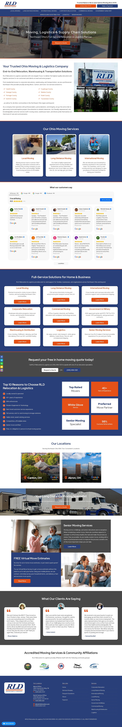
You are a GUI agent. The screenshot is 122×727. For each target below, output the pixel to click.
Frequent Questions (68, 693)
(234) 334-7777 (85, 6)
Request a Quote (61, 43)
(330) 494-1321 (72, 370)
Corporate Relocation (68, 11)
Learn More (22, 302)
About (64, 697)
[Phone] (1, 363)
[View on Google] (11, 209)
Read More (22, 581)
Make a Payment (107, 6)
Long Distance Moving (31, 11)
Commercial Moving (86, 11)
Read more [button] (35, 225)
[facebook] (1, 356)
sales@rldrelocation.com (42, 704)
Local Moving (15, 11)
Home (64, 687)
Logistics (65, 15)
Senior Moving (77, 15)
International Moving (49, 11)
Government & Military (104, 11)
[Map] (1, 370)
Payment (65, 700)
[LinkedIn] (1, 360)
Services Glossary (67, 690)
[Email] (1, 367)
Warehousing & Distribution (50, 15)
